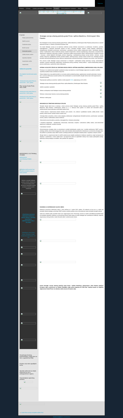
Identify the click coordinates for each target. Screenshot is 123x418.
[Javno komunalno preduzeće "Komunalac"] (28, 294)
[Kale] (28, 329)
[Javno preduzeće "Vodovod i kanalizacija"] (28, 282)
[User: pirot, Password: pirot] (28, 242)
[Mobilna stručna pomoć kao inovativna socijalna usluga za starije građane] (28, 171)
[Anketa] (28, 393)
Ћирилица (100, 3)
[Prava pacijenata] (28, 317)
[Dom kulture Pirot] (28, 258)
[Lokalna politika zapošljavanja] (28, 130)
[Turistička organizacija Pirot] (28, 270)
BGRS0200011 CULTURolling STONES (25, 158)
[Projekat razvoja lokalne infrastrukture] (28, 112)
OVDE (71, 80)
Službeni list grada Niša (26, 69)
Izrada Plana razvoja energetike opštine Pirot (32, 412)
